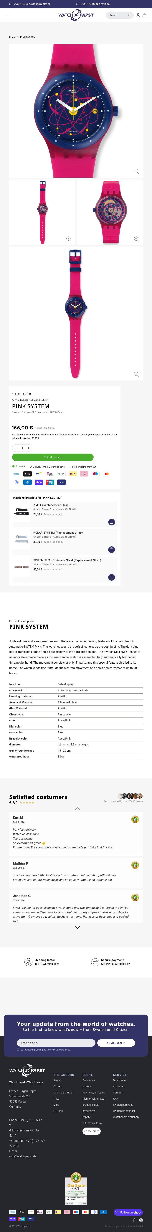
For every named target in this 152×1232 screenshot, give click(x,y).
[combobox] (120, 15)
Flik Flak (58, 1110)
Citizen (57, 1086)
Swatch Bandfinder (124, 1110)
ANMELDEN (114, 1042)
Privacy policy (60, 1049)
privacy (86, 1086)
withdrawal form (92, 1123)
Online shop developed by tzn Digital (124, 1226)
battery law (88, 1110)
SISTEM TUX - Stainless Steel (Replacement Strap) (67, 560)
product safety (90, 1104)
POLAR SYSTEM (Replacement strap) (58, 532)
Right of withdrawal (93, 1098)
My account (120, 1080)
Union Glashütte (62, 1092)
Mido (56, 1104)
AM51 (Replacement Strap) (51, 505)
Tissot (56, 1098)
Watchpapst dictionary (126, 1117)
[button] (144, 15)
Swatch (57, 1080)
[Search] (129, 15)
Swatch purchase (123, 1104)
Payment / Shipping (93, 1092)
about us (118, 1086)
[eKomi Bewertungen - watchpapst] (76, 1188)
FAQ (115, 1098)
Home (12, 37)
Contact (117, 1092)
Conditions (88, 1080)
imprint (86, 1117)
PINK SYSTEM (27, 37)
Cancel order (91, 1131)
